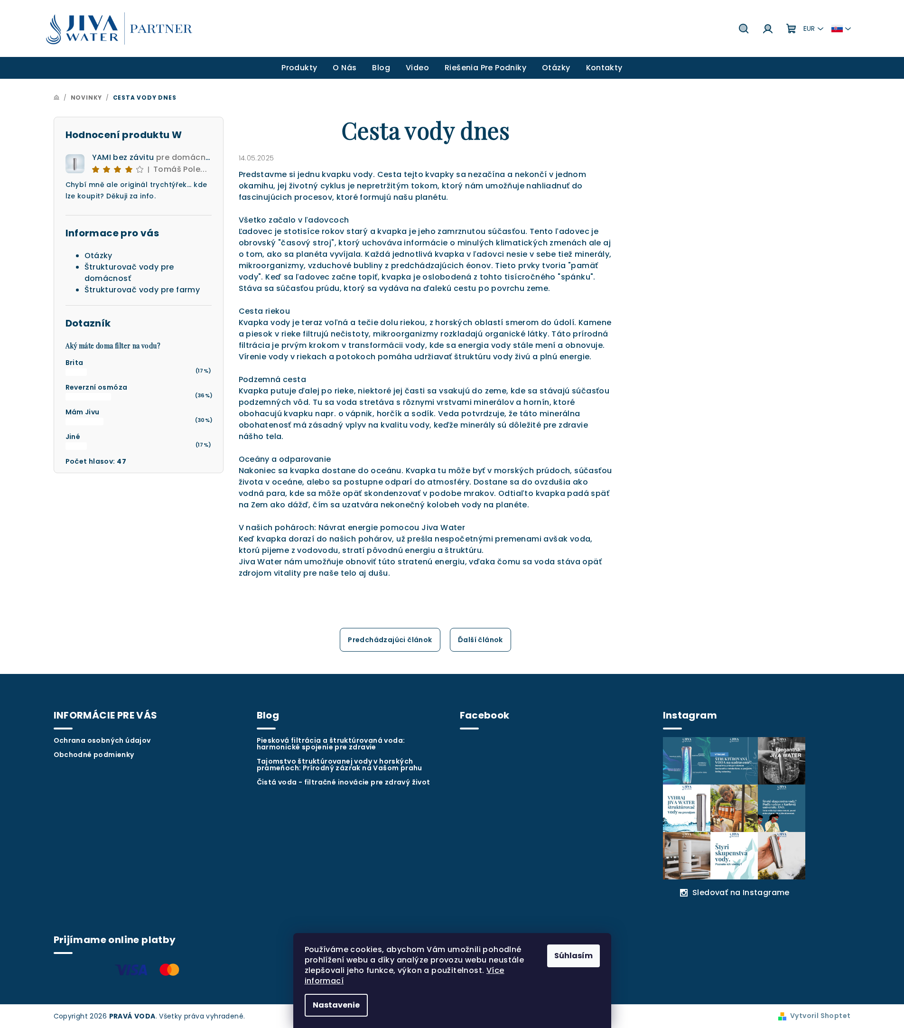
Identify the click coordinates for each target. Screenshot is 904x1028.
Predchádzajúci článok (390, 640)
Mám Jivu (82, 412)
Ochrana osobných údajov (102, 740)
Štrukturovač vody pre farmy (142, 289)
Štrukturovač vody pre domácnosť (129, 273)
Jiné (73, 436)
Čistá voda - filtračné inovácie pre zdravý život (343, 782)
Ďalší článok (480, 640)
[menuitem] (299, 68)
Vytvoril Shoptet (820, 1015)
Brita (74, 362)
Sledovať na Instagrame (741, 892)
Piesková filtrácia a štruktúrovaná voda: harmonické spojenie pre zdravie (331, 743)
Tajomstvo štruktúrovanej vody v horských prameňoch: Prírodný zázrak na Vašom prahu (339, 764)
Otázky (98, 255)
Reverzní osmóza (96, 387)
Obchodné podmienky (94, 754)
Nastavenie (336, 1005)
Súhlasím (573, 955)
